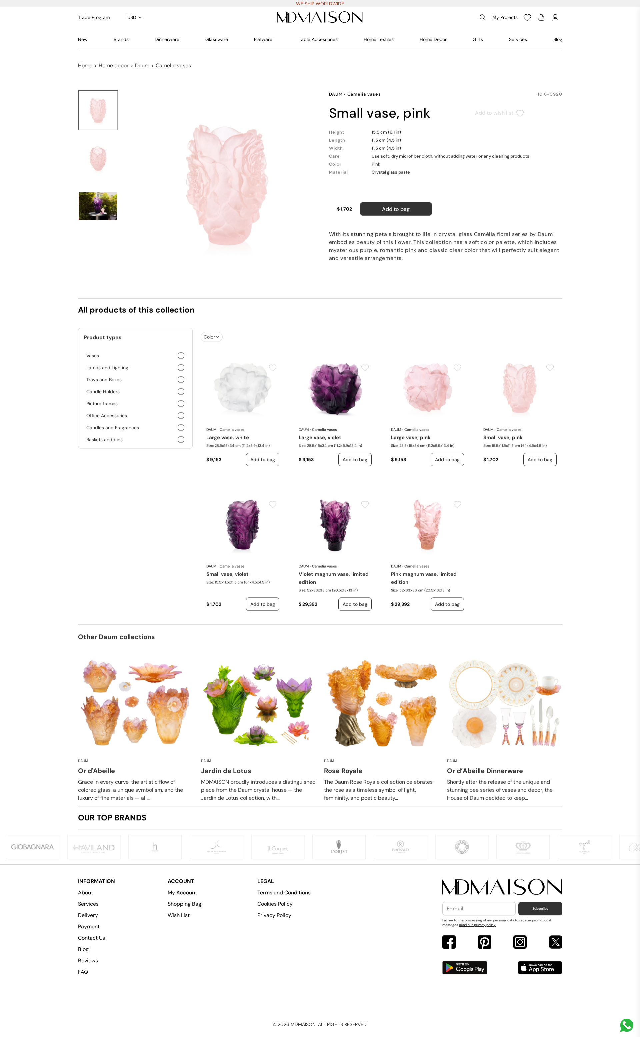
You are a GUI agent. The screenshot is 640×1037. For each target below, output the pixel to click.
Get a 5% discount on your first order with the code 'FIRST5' (320, 4)
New (83, 39)
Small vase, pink (503, 437)
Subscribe (540, 908)
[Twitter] (555, 942)
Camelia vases (173, 65)
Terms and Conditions (284, 892)
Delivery (88, 915)
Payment (89, 926)
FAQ (83, 971)
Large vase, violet (320, 437)
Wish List (179, 915)
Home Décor (433, 39)
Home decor (114, 65)
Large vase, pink (411, 437)
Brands (121, 39)
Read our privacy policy (477, 925)
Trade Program (94, 17)
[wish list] (527, 17)
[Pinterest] (484, 942)
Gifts (478, 39)
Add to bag (396, 209)
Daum (142, 65)
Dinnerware (167, 39)
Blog (557, 39)
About (85, 892)
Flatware (263, 39)
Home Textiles (379, 39)
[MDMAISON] (320, 17)
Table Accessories (318, 39)
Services (518, 39)
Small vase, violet (227, 574)
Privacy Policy (274, 915)
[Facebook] (449, 942)
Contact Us (91, 937)
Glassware (216, 39)
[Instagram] (520, 942)
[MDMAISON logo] (502, 887)
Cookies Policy (275, 903)
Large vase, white (227, 437)
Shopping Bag (184, 903)
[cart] (541, 17)
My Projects (505, 17)
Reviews (88, 960)
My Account (182, 892)
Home (85, 65)
